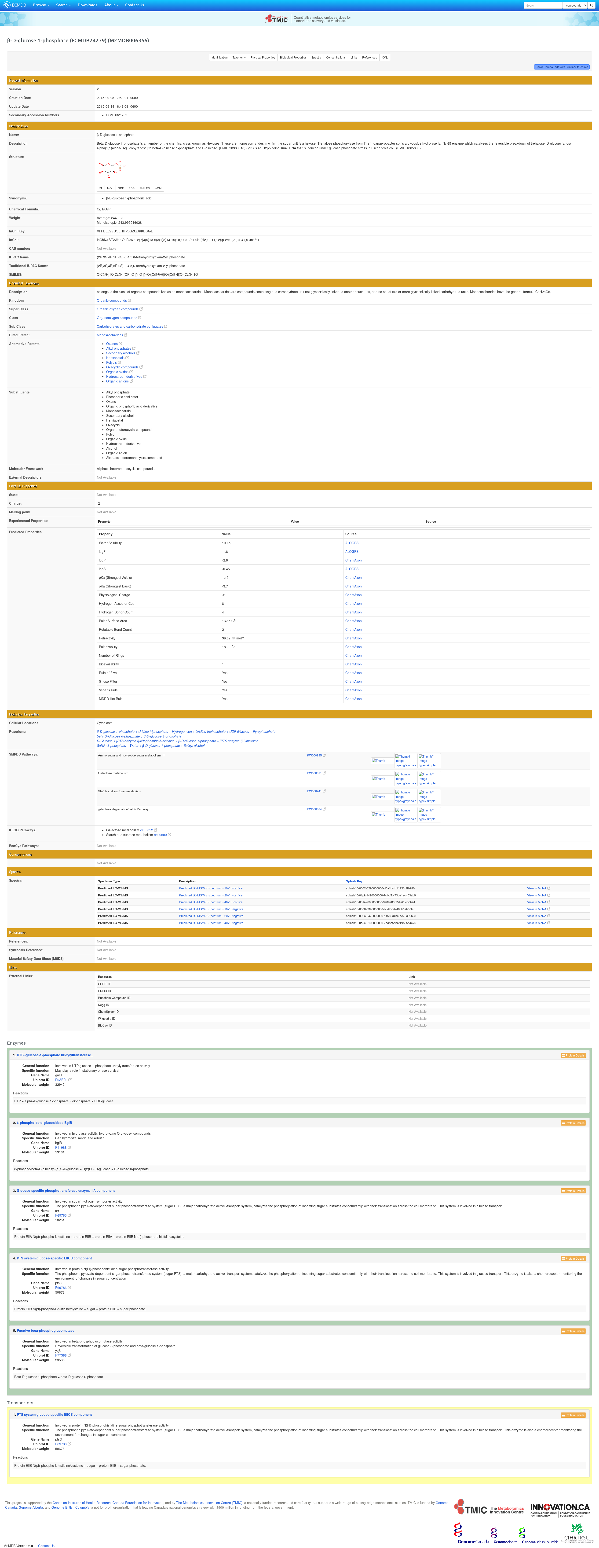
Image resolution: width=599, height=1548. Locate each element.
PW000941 (315, 791)
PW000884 (315, 809)
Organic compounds (112, 300)
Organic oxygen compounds (118, 309)
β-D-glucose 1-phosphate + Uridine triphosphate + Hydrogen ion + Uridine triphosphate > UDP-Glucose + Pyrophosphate (186, 731)
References (369, 57)
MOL (110, 188)
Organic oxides (117, 371)
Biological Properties (293, 57)
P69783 (61, 1215)
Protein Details (574, 1055)
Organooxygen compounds (117, 317)
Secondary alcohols (121, 353)
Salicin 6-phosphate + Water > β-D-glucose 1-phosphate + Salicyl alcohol (151, 745)
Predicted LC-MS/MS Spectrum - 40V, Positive (210, 902)
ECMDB (19, 5)
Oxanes (112, 343)
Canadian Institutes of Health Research (82, 1502)
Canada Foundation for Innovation (138, 1502)
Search (62, 5)
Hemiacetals (115, 357)
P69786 (61, 1287)
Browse (40, 5)
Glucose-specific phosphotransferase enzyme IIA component (66, 1190)
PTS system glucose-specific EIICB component (54, 1258)
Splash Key (354, 881)
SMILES (144, 188)
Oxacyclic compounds (122, 367)
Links (354, 57)
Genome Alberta (31, 1507)
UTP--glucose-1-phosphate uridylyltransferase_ (55, 1055)
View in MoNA (537, 888)
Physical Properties (263, 57)
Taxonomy (239, 57)
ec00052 (147, 830)
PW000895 (315, 755)
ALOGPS (351, 542)
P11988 (61, 1147)
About (110, 5)
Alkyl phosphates (119, 348)
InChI (158, 188)
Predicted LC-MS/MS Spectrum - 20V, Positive (210, 895)
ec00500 (161, 834)
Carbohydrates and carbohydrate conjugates (130, 326)
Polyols (112, 362)
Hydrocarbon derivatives (124, 376)
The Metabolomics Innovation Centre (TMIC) (209, 1502)
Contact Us (134, 5)
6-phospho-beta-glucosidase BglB (44, 1122)
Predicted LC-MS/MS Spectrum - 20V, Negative (211, 915)
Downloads (87, 5)
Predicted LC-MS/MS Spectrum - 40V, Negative (211, 923)
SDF (121, 188)
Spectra (316, 57)
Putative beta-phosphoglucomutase (45, 1330)
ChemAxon (353, 560)
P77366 (61, 1355)
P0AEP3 (61, 1079)
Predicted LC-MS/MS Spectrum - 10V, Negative (211, 909)
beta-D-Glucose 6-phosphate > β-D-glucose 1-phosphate (139, 736)
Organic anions (118, 381)
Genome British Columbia (70, 1507)
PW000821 (315, 773)
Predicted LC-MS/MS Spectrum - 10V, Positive (210, 888)
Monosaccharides (110, 335)
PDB (132, 188)
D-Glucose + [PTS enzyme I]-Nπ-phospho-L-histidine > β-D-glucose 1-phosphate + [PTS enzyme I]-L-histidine (177, 740)
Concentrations (336, 57)
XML (385, 57)
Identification (220, 57)
